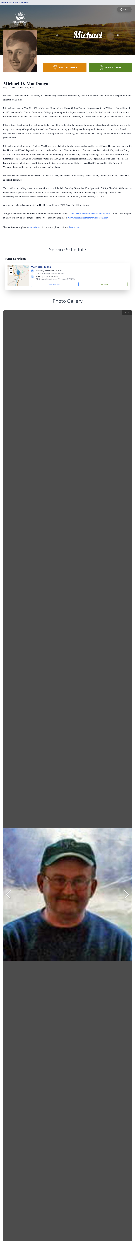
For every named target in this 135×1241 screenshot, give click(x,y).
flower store (74, 227)
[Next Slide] (126, 894)
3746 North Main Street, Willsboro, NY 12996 (55, 279)
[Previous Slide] (8, 894)
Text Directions (54, 284)
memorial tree (35, 227)
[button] (18, 273)
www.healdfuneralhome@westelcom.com (90, 213)
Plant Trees (104, 284)
